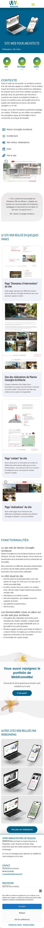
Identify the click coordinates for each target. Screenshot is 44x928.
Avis (6, 66)
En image (21, 66)
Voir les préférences (22, 919)
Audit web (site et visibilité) (10, 886)
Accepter (22, 906)
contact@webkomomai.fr (12, 874)
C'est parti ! (22, 693)
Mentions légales (28, 925)
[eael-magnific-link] (22, 262)
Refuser (22, 913)
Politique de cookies (15, 925)
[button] (40, 891)
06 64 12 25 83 (8, 871)
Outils (36, 66)
